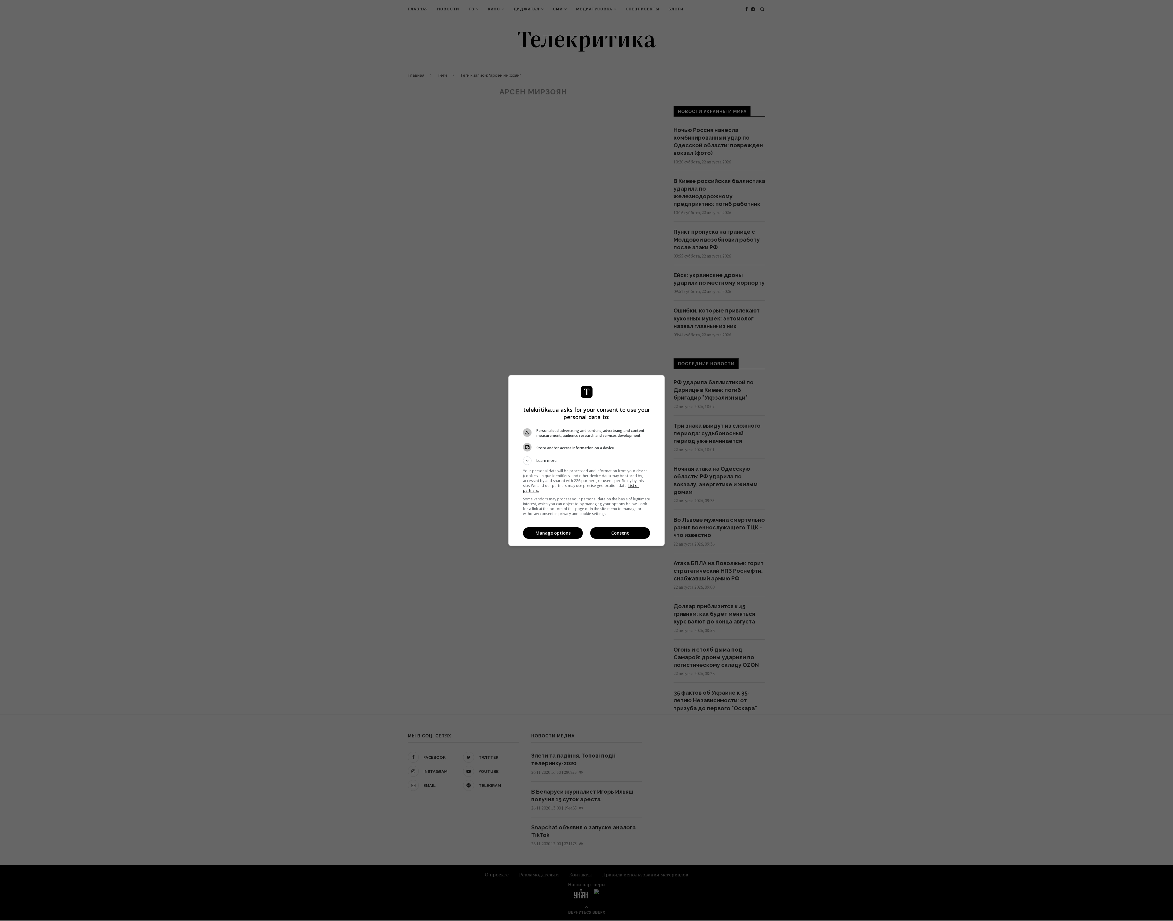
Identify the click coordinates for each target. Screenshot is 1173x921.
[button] (586, 460)
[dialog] (586, 460)
